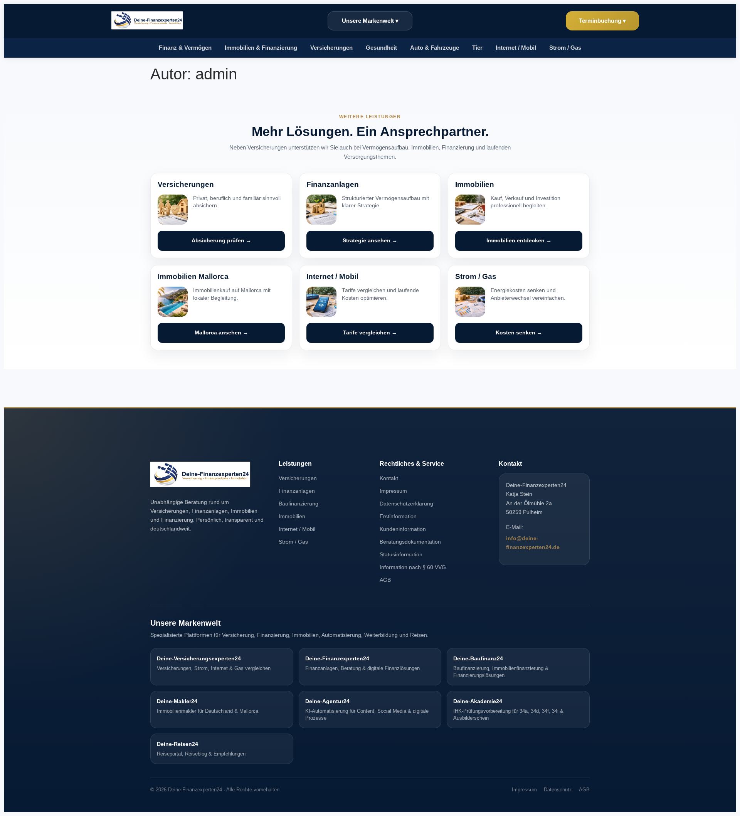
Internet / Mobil (516, 47)
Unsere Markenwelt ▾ (370, 20)
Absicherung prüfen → (221, 240)
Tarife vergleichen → (370, 333)
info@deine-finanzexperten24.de (533, 542)
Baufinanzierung (298, 503)
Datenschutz (558, 789)
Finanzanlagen (297, 491)
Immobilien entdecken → (519, 240)
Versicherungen (298, 478)
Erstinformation (398, 516)
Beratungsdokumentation (410, 542)
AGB (385, 580)
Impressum (393, 491)
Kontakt (389, 478)
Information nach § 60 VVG (413, 567)
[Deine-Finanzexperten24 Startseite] (147, 21)
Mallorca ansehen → (221, 333)
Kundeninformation (403, 529)
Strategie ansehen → (370, 240)
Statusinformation (401, 554)
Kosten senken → (519, 333)
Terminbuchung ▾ (602, 20)
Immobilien (292, 516)
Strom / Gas (565, 47)
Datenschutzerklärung (406, 503)
